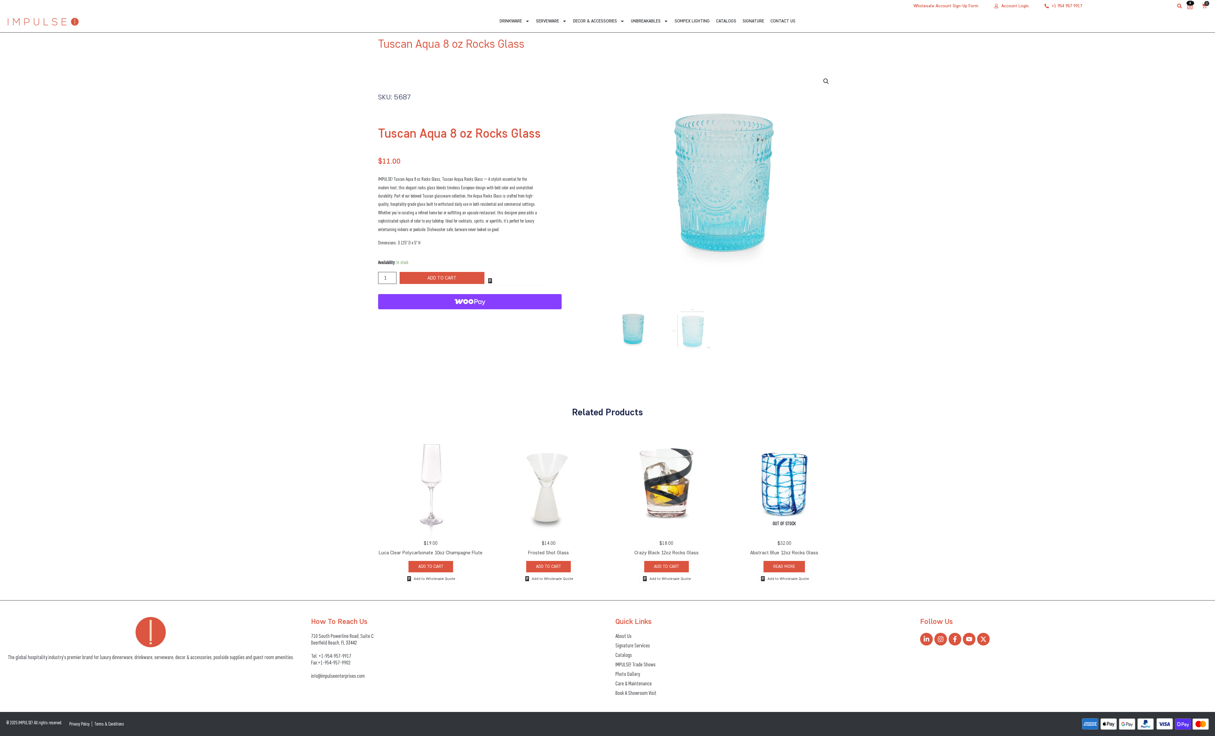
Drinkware (511, 21)
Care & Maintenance (633, 683)
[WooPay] (470, 301)
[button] (1179, 6)
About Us (623, 636)
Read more (784, 566)
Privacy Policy (79, 724)
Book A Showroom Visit (636, 693)
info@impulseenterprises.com (338, 675)
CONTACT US (782, 21)
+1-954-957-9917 (335, 655)
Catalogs (726, 21)
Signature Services (632, 645)
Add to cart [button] (430, 566)
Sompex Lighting (692, 21)
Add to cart (442, 278)
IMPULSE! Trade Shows (635, 664)
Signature (753, 21)
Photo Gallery (627, 674)
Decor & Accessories (595, 21)
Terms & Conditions (109, 724)
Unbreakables (646, 21)
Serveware (547, 21)
